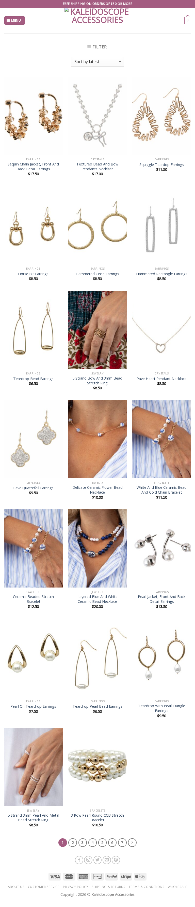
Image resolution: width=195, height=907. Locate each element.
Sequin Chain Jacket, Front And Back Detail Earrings (33, 166)
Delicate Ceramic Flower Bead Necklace (97, 490)
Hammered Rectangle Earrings (161, 274)
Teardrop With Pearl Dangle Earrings (161, 708)
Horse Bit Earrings (33, 274)
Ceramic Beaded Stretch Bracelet (33, 599)
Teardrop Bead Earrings (33, 378)
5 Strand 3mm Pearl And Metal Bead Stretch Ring (33, 817)
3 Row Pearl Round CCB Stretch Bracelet (97, 817)
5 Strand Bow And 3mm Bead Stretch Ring (97, 380)
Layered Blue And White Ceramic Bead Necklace (97, 599)
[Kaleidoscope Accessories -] (97, 20)
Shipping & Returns (108, 887)
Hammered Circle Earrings (97, 274)
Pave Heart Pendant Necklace (162, 378)
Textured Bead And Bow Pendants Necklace (97, 166)
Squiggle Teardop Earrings (161, 164)
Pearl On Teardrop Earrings (33, 706)
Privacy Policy (75, 887)
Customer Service (44, 887)
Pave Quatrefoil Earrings (33, 488)
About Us (16, 887)
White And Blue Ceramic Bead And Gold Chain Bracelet (162, 490)
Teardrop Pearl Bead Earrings (97, 706)
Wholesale (177, 887)
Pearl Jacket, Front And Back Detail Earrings (161, 599)
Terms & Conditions (146, 887)
